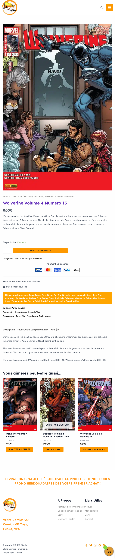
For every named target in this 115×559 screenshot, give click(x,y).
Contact (89, 519)
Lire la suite (53, 449)
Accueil (6, 196)
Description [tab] (9, 329)
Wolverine (38, 196)
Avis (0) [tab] (55, 329)
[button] (101, 8)
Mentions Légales (66, 519)
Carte (87, 514)
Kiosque (28, 196)
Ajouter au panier (40, 250)
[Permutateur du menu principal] (109, 7)
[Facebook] (86, 545)
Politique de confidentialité (71, 506)
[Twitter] (90, 545)
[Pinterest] (104, 545)
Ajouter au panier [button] (19, 449)
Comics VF (17, 196)
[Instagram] (95, 545)
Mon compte (91, 510)
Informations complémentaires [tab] (33, 329)
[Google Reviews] (99, 545)
